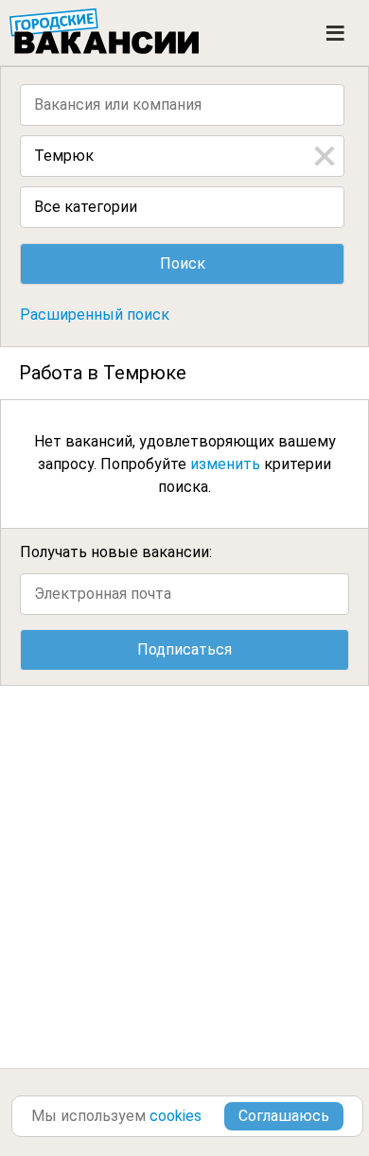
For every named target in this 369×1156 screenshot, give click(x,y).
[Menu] (335, 33)
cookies (175, 1116)
